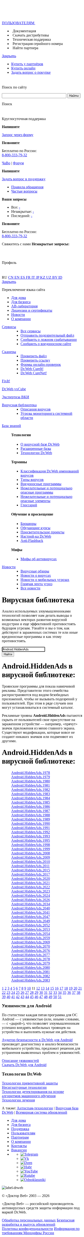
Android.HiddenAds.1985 (30, 802)
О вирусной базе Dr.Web (40, 444)
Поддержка (20, 1129)
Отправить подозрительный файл (47, 335)
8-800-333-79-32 (14, 155)
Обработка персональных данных (29, 1220)
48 (46, 997)
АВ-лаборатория (24, 306)
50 (55, 997)
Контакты (19, 1146)
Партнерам (20, 1137)
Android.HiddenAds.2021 (30, 883)
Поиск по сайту (14, 87)
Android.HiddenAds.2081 (30, 972)
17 (61, 988)
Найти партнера (25, 48)
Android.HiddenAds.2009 (30, 857)
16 (57, 988)
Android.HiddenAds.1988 (30, 815)
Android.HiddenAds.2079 (30, 963)
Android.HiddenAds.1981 (30, 785)
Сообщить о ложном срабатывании (49, 340)
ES (23, 277)
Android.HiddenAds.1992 (30, 832)
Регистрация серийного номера (38, 44)
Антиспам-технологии (35, 1108)
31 (46, 993)
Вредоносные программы (41, 484)
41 (13, 997)
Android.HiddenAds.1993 (30, 836)
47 (41, 997)
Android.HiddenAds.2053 (30, 929)
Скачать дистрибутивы (31, 35)
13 (43, 988)
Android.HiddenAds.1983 (30, 794)
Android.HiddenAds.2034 (30, 904)
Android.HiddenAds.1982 (30, 790)
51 (60, 997)
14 (47, 988)
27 (27, 993)
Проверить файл (34, 356)
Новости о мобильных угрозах (45, 580)
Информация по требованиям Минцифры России (41, 1231)
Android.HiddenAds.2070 (30, 946)
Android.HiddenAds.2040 (30, 908)
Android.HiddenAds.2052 (30, 925)
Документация (24, 31)
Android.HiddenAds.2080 (30, 968)
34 (60, 993)
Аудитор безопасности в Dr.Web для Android (37, 1040)
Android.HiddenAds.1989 (30, 819)
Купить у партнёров (27, 64)
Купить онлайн (23, 68)
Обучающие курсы (35, 528)
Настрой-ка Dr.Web (36, 536)
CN (11, 277)
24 (13, 993)
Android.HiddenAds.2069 (30, 942)
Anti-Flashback (32, 541)
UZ (49, 277)
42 (18, 997)
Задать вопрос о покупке (31, 72)
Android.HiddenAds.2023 (30, 891)
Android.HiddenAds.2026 (30, 900)
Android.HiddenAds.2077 (30, 955)
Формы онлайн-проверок (41, 365)
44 (27, 997)
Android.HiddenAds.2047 (30, 917)
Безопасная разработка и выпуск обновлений (38, 1222)
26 (22, 993)
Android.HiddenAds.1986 (30, 807)
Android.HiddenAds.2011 (30, 866)
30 (41, 993)
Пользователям (23, 1133)
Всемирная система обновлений (41, 1112)
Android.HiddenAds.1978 (30, 773)
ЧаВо (6, 163)
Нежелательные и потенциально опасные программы (46, 490)
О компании (21, 319)
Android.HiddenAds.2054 (30, 934)
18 (66, 988)
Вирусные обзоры (35, 571)
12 (38, 988)
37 (74, 993)
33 (55, 993)
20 (75, 988)
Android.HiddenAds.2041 (30, 913)
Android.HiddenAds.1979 (30, 777)
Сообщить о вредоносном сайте (46, 344)
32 (50, 993)
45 (32, 997)
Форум (18, 163)
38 (78, 993)
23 (8, 993)
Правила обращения (27, 187)
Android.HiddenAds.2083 (30, 980)
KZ (43, 277)
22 (4, 993)
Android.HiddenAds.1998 (30, 845)
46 (36, 997)
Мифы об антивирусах (39, 559)
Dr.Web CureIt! (32, 369)
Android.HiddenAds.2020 (30, 879)
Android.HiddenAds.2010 (30, 862)
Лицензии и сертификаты (31, 310)
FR (29, 277)
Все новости (30, 588)
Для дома (18, 298)
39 (4, 997)
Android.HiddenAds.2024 (30, 896)
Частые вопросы (24, 191)
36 (69, 993)
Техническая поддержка (32, 39)
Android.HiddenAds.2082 (30, 976)
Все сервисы (31, 331)
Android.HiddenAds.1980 (30, 781)
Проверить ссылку (35, 360)
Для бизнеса (21, 302)
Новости (18, 315)
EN (17, 277)
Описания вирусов (36, 409)
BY (55, 277)
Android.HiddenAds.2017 (30, 874)
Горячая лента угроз (36, 584)
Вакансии (19, 1150)
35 (64, 993)
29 (36, 993)
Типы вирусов (32, 480)
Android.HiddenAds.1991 (30, 828)
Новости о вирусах (36, 575)
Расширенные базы (36, 449)
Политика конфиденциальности (27, 1229)
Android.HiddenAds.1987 (30, 811)
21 (80, 988)
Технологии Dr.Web (36, 453)
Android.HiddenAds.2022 (30, 887)
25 (18, 993)
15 (52, 988)
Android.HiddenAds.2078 (30, 959)
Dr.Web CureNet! (34, 373)
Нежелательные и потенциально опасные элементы (46, 499)
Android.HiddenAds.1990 (30, 824)
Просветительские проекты (42, 532)
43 (22, 997)
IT (34, 277)
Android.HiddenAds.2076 (30, 951)
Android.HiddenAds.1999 (30, 849)
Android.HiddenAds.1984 (30, 798)
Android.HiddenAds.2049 (30, 921)
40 (8, 997)
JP (38, 277)
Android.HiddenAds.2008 (30, 853)
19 (71, 988)
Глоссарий (29, 505)
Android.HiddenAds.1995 (30, 840)
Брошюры (28, 524)
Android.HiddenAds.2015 (30, 870)
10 (29, 988)
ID (60, 277)
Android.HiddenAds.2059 (30, 938)
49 (50, 997)
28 (32, 993)
